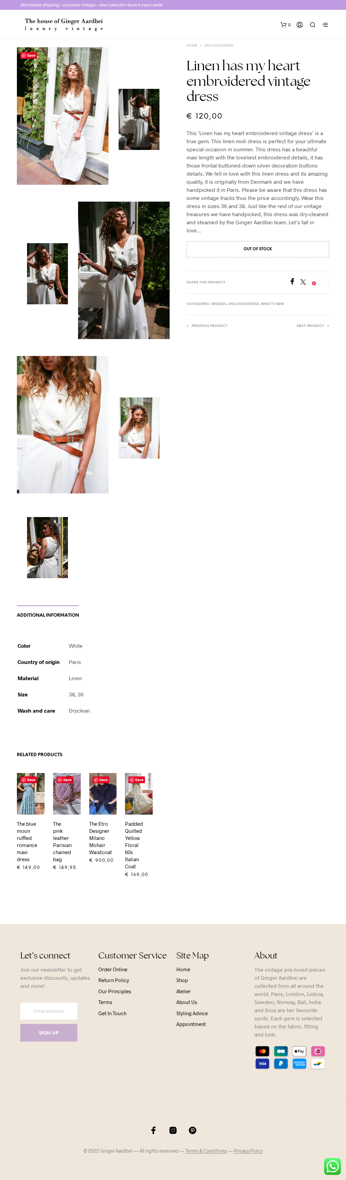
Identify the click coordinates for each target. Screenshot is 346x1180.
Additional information (48, 615)
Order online (112, 969)
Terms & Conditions (206, 1151)
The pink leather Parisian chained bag (62, 841)
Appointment (191, 1024)
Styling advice (192, 1013)
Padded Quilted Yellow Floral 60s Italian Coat (134, 845)
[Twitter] (305, 282)
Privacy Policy (248, 1151)
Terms (105, 1002)
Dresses (218, 304)
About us (186, 1002)
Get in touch (112, 1013)
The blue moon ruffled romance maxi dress (27, 841)
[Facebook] (294, 282)
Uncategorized (218, 46)
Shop (182, 980)
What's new (272, 304)
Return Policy (113, 980)
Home (192, 46)
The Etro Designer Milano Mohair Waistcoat (100, 838)
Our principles (114, 991)
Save (31, 55)
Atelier (183, 991)
